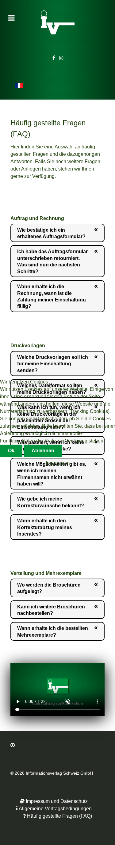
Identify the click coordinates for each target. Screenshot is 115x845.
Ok (11, 450)
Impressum (58, 463)
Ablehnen (43, 450)
